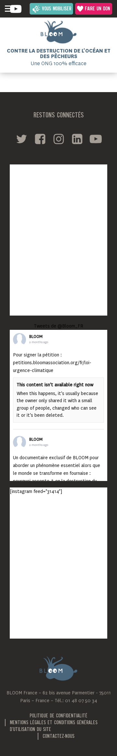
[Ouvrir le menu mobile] (8, 9)
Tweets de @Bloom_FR (58, 326)
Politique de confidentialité (58, 716)
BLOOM (36, 336)
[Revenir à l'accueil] (58, 32)
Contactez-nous (58, 736)
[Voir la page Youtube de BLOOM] (15, 9)
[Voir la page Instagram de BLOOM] (59, 139)
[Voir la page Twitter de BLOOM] (22, 139)
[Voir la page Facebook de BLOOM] (40, 139)
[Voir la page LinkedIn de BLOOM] (77, 139)
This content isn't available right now (55, 385)
